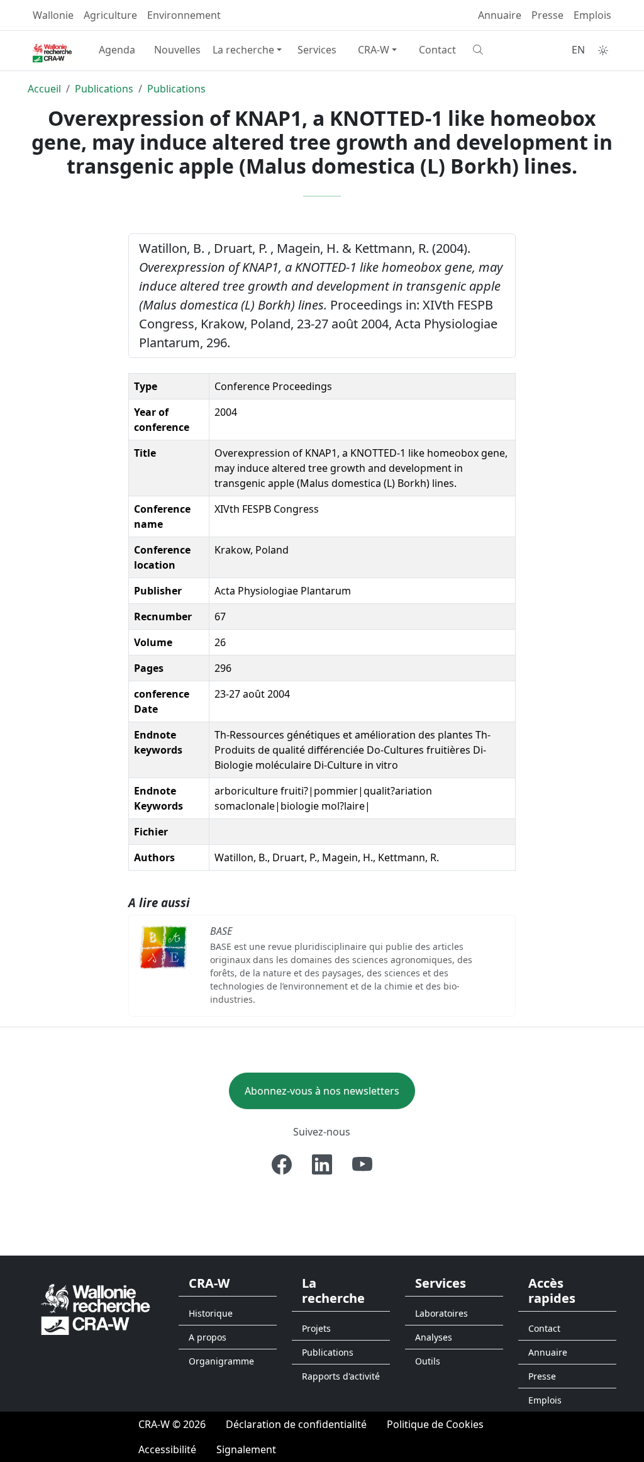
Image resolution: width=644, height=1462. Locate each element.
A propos (207, 1337)
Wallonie (53, 15)
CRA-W (373, 50)
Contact (437, 50)
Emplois (592, 15)
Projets (316, 1328)
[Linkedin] (322, 1164)
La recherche (243, 50)
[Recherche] (498, 49)
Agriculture (110, 15)
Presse (547, 15)
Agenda (117, 50)
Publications (104, 89)
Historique (211, 1313)
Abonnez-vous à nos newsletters (322, 1091)
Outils (427, 1361)
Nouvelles (177, 50)
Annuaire (499, 15)
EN (578, 50)
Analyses (433, 1337)
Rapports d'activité (341, 1376)
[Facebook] (282, 1164)
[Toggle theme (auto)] (603, 50)
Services (316, 50)
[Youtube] (362, 1164)
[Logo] (96, 1309)
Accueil (44, 89)
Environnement (184, 15)
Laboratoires (441, 1313)
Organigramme (221, 1361)
